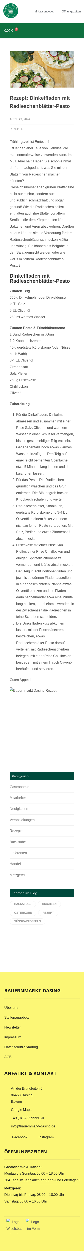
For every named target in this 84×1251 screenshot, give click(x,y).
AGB (8, 1057)
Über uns (11, 1007)
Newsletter (12, 1027)
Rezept (48, 912)
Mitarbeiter (18, 798)
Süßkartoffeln (27, 921)
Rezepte (16, 129)
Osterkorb (23, 912)
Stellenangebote (17, 1017)
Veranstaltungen (22, 820)
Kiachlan (49, 904)
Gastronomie (19, 787)
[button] (76, 31)
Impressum (12, 1037)
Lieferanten (18, 853)
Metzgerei (17, 875)
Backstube (18, 842)
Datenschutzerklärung (21, 1047)
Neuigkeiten (19, 809)
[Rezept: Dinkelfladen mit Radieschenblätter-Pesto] (42, 69)
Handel (15, 864)
